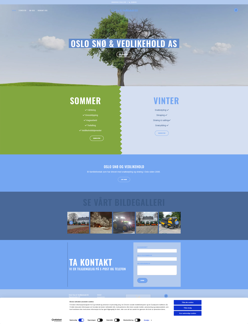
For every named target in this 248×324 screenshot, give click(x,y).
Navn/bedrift (142, 247)
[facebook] (236, 10)
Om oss (32, 10)
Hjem (14, 10)
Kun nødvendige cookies (187, 313)
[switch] (100, 320)
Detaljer (146, 320)
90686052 (101, 297)
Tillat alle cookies (187, 302)
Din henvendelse (143, 263)
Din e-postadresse (144, 255)
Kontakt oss (43, 10)
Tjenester (22, 10)
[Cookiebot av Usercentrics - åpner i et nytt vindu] (56, 320)
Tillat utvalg (188, 308)
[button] (124, 54)
